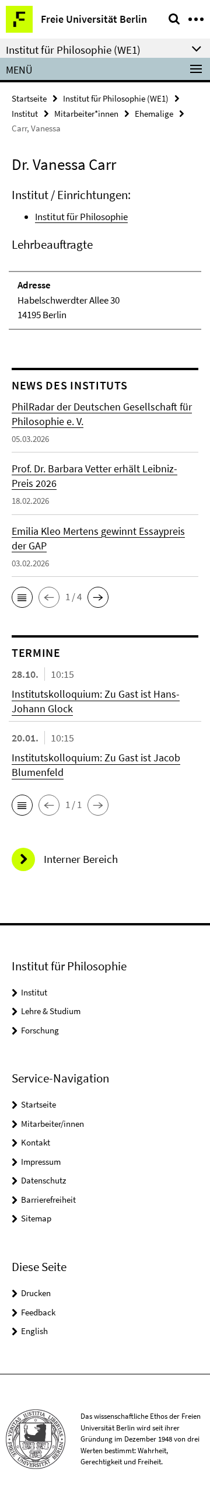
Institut (25, 113)
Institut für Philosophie (81, 216)
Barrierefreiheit (48, 1199)
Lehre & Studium (50, 1010)
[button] (22, 597)
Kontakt (35, 1142)
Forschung (40, 1030)
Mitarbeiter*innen (86, 113)
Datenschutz (43, 1180)
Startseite (29, 98)
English (34, 1330)
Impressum (41, 1161)
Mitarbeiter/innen (52, 1123)
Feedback (38, 1312)
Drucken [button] (36, 1292)
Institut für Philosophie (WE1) (116, 98)
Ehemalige (154, 113)
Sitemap (36, 1218)
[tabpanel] (105, 258)
